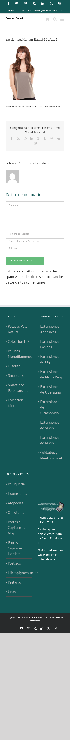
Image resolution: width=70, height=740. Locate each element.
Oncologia (16, 512)
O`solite (14, 366)
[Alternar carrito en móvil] (47, 19)
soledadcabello (16, 106)
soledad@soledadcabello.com (48, 10)
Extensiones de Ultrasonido (49, 407)
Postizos (14, 563)
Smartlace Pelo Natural (18, 388)
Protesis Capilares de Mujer (17, 528)
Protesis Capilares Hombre (15, 548)
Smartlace (16, 375)
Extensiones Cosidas (49, 344)
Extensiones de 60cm (49, 440)
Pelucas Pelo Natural (18, 329)
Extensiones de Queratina (50, 389)
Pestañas (15, 582)
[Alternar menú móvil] (62, 19)
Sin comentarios (52, 106)
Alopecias (15, 503)
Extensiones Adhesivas (49, 329)
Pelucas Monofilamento (19, 354)
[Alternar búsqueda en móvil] (55, 19)
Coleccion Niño (15, 403)
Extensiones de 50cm (49, 425)
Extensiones (17, 493)
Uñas (12, 591)
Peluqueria (16, 484)
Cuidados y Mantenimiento (51, 455)
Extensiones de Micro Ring (51, 374)
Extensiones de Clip (49, 359)
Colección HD (18, 341)
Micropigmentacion (19, 572)
